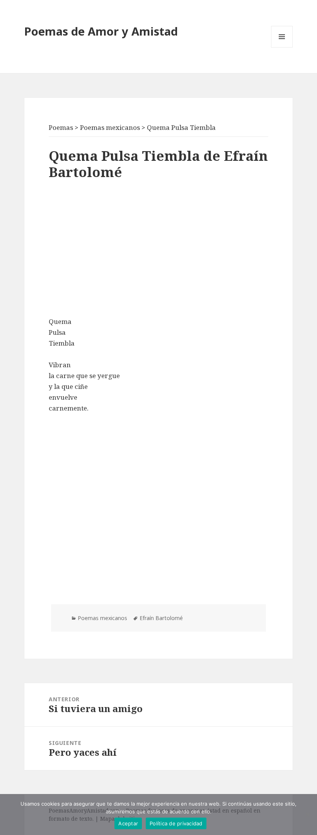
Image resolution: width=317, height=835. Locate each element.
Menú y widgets (282, 47)
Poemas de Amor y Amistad (101, 31)
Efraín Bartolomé (161, 618)
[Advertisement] (158, 250)
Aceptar (128, 823)
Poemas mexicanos (102, 618)
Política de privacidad (176, 823)
